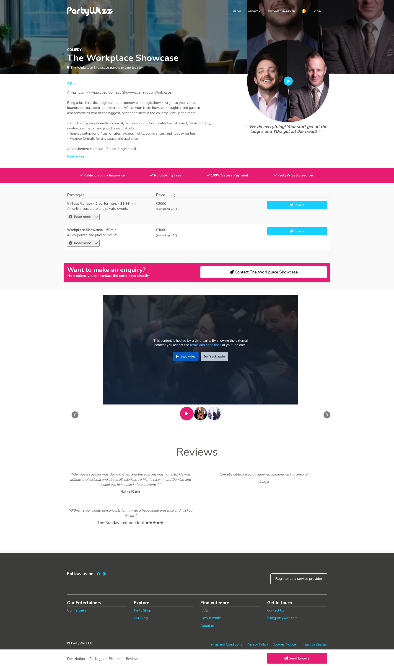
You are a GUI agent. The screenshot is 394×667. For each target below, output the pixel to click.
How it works (210, 618)
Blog (237, 11)
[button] (303, 12)
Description (76, 658)
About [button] (253, 11)
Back (73, 83)
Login (317, 11)
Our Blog (141, 618)
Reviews (132, 658)
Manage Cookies (315, 645)
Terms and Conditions (225, 644)
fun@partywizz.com (282, 618)
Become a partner (281, 11)
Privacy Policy (257, 644)
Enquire (299, 205)
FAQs (204, 610)
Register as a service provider (298, 578)
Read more (82, 217)
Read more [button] (75, 156)
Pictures (115, 658)
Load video (188, 356)
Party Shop (142, 610)
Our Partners (77, 610)
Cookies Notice (284, 644)
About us (207, 625)
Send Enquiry (299, 658)
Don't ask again (214, 356)
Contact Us (275, 610)
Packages (96, 658)
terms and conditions (205, 345)
